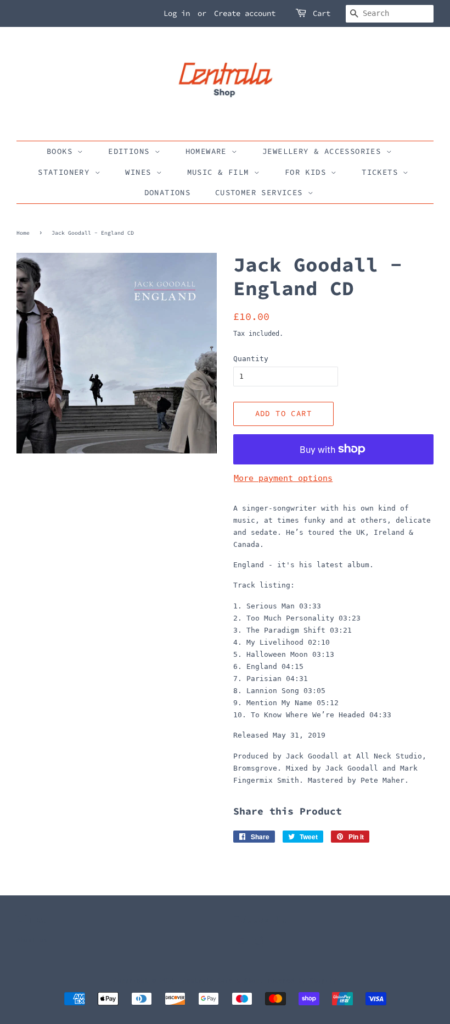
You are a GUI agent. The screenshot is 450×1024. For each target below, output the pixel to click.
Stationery (66, 172)
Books (62, 151)
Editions (131, 151)
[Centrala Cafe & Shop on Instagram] (257, 945)
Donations (167, 192)
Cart (321, 13)
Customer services (261, 192)
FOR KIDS (308, 172)
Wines (140, 172)
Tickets (382, 172)
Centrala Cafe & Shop (221, 980)
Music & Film (220, 172)
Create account (244, 13)
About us (31, 940)
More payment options (283, 478)
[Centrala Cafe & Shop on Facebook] (239, 945)
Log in (177, 13)
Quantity (250, 359)
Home (23, 232)
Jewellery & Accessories (324, 151)
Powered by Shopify (301, 980)
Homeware (208, 151)
